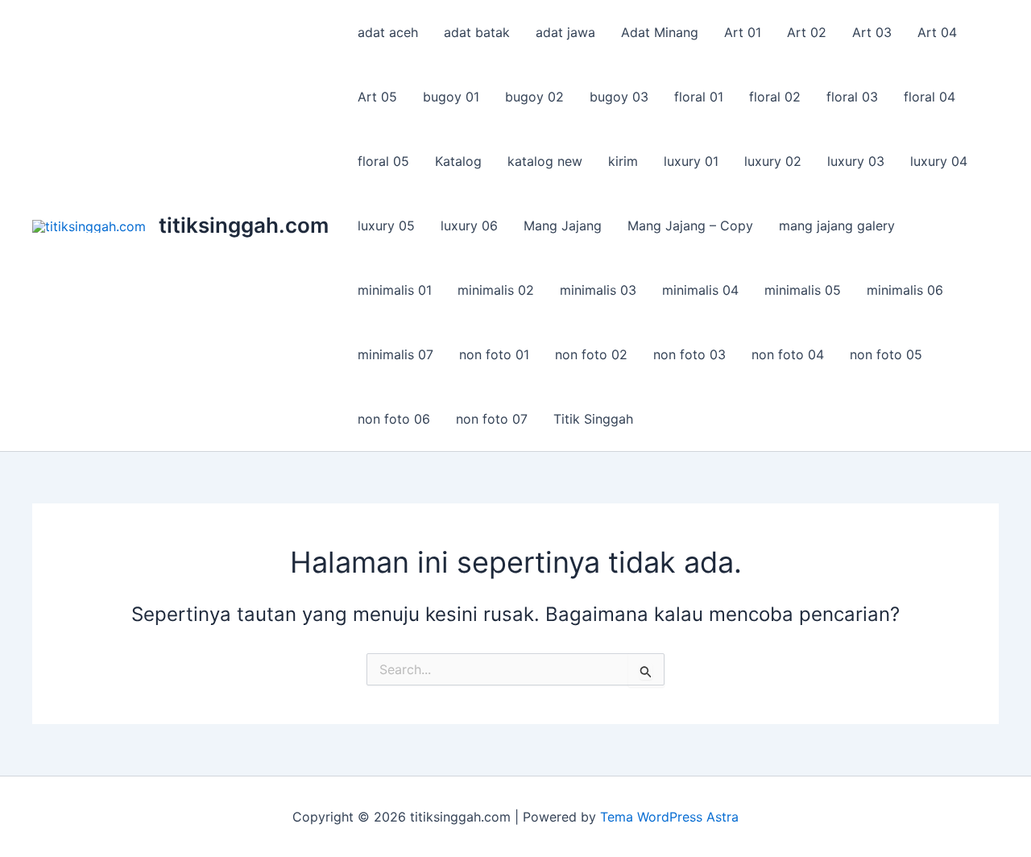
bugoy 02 (534, 97)
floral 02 (775, 97)
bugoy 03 (619, 97)
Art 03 (872, 32)
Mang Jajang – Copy (690, 225)
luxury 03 (855, 161)
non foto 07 (492, 419)
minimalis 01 (395, 290)
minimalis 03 (598, 290)
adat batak (477, 32)
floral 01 (698, 97)
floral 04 (929, 97)
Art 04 (937, 32)
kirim (623, 161)
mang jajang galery (837, 225)
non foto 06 (394, 419)
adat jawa (565, 32)
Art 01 (742, 32)
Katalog (458, 161)
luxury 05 (386, 225)
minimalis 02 (496, 290)
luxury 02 (772, 161)
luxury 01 (691, 161)
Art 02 (806, 32)
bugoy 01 (451, 97)
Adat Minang (659, 32)
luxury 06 (469, 225)
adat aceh (388, 32)
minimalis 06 (905, 290)
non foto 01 (494, 354)
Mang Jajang (563, 225)
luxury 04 (938, 161)
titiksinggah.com (244, 225)
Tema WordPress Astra (669, 817)
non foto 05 (886, 354)
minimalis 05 (802, 290)
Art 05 (377, 97)
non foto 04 (788, 354)
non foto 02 (591, 354)
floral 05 (383, 161)
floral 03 (852, 97)
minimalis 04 (700, 290)
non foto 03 (689, 354)
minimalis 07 (395, 354)
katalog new (544, 161)
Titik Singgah (593, 419)
